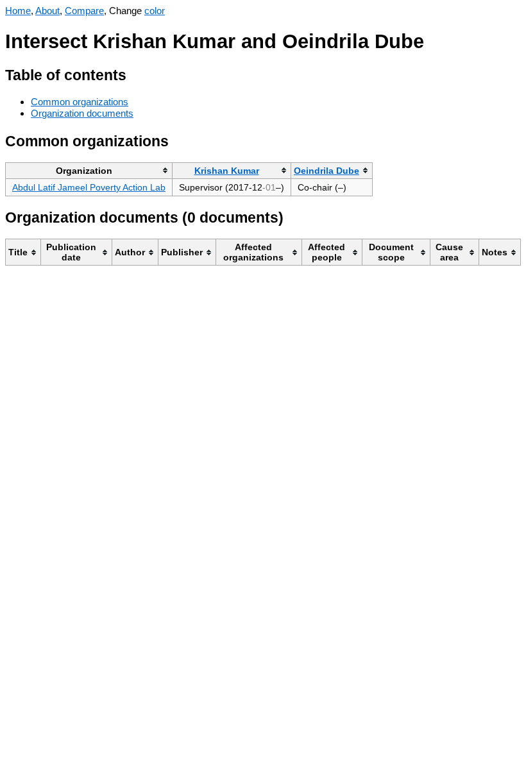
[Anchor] (136, 73)
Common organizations (79, 101)
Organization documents (82, 113)
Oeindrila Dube (326, 171)
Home (18, 10)
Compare (84, 10)
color (154, 10)
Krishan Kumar (226, 171)
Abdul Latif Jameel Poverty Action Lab (88, 187)
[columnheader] (89, 170)
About (47, 10)
